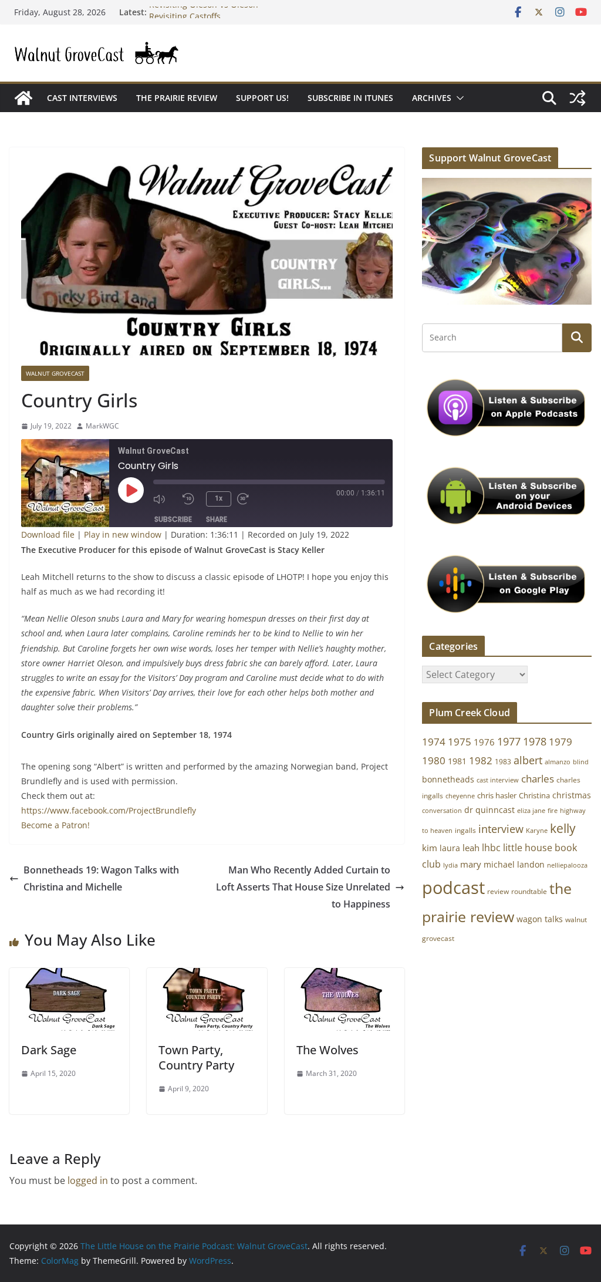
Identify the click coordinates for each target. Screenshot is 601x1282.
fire (553, 810)
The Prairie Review (176, 97)
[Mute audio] (165, 499)
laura (450, 847)
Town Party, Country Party (196, 1057)
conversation (442, 811)
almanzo (557, 762)
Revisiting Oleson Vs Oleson (203, 12)
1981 (457, 761)
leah (471, 847)
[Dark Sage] (69, 976)
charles (537, 778)
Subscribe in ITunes (350, 97)
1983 (503, 762)
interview (501, 829)
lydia (450, 865)
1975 (459, 741)
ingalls (465, 830)
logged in (87, 1180)
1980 (433, 760)
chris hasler (496, 796)
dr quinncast (489, 809)
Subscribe (173, 519)
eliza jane (531, 810)
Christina (534, 796)
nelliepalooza (567, 865)
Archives (431, 97)
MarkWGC (102, 426)
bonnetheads (448, 779)
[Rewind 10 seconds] (191, 499)
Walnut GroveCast (55, 373)
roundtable (529, 891)
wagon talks (539, 919)
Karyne (537, 830)
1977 (509, 741)
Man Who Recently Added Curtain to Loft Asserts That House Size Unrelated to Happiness (303, 886)
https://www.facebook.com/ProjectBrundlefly (108, 810)
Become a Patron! (55, 825)
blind (581, 761)
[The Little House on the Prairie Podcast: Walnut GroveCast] (23, 98)
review (498, 891)
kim (429, 847)
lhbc (491, 847)
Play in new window (122, 534)
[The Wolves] (344, 976)
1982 (480, 760)
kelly (563, 828)
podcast (453, 887)
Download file (48, 534)
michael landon (514, 864)
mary (470, 864)
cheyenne (460, 795)
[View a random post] (577, 98)
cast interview (498, 779)
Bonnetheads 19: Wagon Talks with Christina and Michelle (101, 878)
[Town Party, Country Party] (206, 976)
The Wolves (327, 1050)
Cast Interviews (82, 97)
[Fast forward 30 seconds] (249, 499)
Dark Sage (48, 1050)
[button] (457, 98)
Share (216, 519)
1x (218, 498)
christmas (571, 795)
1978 (534, 741)
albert (528, 760)
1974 (433, 741)
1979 (560, 741)
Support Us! (262, 97)
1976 (484, 742)
